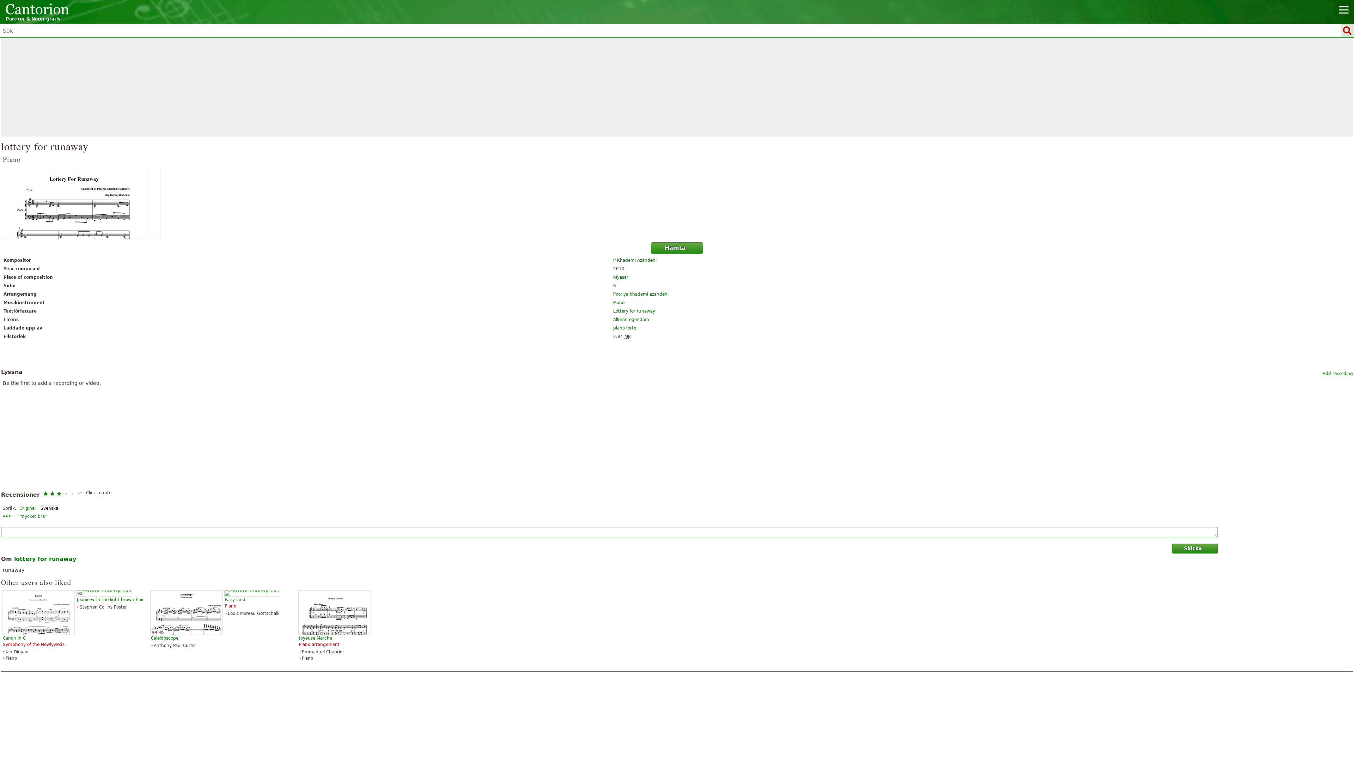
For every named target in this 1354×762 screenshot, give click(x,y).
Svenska (49, 508)
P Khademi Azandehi (635, 260)
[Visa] (677, 203)
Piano (618, 302)
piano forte (624, 328)
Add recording (1338, 373)
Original (27, 508)
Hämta (675, 247)
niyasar (620, 277)
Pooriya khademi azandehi (641, 294)
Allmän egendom (631, 319)
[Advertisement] (677, 87)
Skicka (1193, 548)
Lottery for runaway (634, 311)
